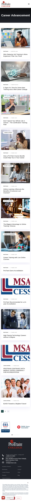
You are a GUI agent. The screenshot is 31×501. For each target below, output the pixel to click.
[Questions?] (15, 462)
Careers (19, 466)
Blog (19, 475)
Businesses (4, 469)
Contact (19, 469)
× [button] (28, 482)
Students (4, 475)
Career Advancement (9, 97)
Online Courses (8, 165)
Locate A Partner (6, 472)
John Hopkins (6, 365)
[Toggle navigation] (25, 4)
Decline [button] (18, 498)
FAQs (19, 472)
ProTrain (5, 51)
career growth (8, 132)
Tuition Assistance (6, 478)
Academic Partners (6, 466)
